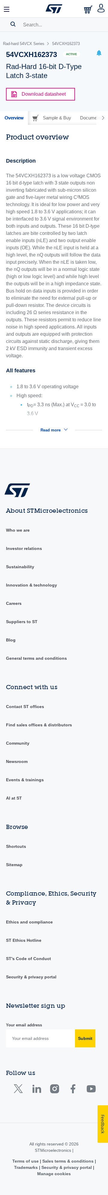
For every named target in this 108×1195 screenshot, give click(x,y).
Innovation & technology (31, 585)
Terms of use (26, 1161)
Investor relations (24, 548)
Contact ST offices (25, 706)
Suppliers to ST (22, 621)
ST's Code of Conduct (28, 958)
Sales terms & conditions (68, 1161)
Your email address (24, 1025)
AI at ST (14, 798)
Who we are (18, 530)
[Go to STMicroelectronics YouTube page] (91, 1090)
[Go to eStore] (89, 9)
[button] (7, 9)
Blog (11, 640)
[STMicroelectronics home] (54, 8)
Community (17, 743)
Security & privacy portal (31, 976)
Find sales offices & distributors (39, 724)
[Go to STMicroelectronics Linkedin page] (36, 1090)
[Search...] (13, 24)
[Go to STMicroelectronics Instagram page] (54, 1090)
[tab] (14, 118)
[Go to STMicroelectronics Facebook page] (72, 1090)
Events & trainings (25, 779)
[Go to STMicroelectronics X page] (19, 1090)
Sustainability (20, 566)
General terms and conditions (36, 658)
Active (71, 54)
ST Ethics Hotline (23, 940)
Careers (14, 603)
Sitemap (14, 864)
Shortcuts (16, 846)
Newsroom (17, 761)
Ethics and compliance (29, 922)
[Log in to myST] (101, 9)
